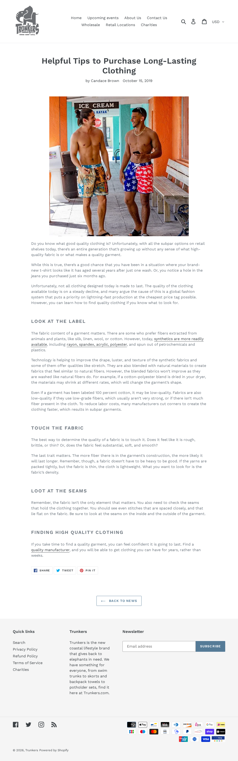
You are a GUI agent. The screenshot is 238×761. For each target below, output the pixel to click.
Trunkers (31, 750)
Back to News (122, 601)
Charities (21, 669)
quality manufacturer (50, 550)
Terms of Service (28, 663)
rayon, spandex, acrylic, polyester (97, 344)
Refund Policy (25, 656)
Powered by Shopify (54, 750)
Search (19, 642)
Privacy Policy (25, 649)
